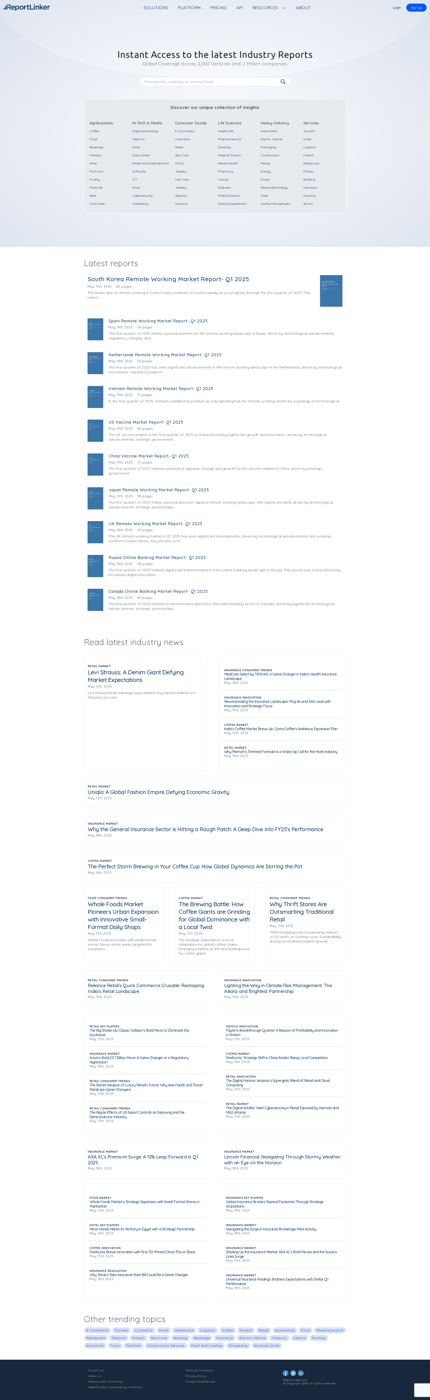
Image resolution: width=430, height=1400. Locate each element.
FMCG (179, 163)
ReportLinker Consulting (105, 1381)
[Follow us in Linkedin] (302, 1374)
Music (136, 188)
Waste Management (275, 204)
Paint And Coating (206, 1346)
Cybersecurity (142, 196)
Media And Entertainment (150, 163)
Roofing (318, 1338)
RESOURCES (265, 7)
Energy (266, 171)
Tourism (309, 131)
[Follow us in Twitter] (294, 1374)
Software (139, 171)
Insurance (310, 188)
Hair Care (182, 179)
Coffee (94, 131)
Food (93, 139)
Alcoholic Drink (266, 1346)
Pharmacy (225, 171)
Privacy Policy (196, 1376)
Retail (179, 147)
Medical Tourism (229, 155)
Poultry (95, 179)
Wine (93, 163)
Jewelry (180, 171)
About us (94, 1376)
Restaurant (311, 163)
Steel (264, 196)
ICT (134, 179)
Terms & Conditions (199, 1370)
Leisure (299, 1338)
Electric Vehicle (271, 139)
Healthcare (226, 131)
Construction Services (166, 1346)
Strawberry (238, 1346)
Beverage (96, 147)
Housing (309, 196)
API (239, 7)
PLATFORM (189, 7)
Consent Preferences (200, 1381)
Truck (115, 1346)
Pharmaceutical (229, 139)
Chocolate (97, 204)
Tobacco (279, 1338)
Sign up (416, 8)
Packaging (268, 147)
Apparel (181, 196)
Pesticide (96, 188)
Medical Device (228, 196)
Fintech (308, 155)
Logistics (309, 147)
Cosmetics (182, 139)
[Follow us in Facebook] (286, 1374)
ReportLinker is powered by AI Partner (115, 1387)
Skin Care (182, 155)
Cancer (223, 179)
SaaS (136, 147)
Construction (270, 155)
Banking (309, 179)
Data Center (141, 155)
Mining (265, 163)
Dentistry (224, 147)
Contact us (96, 1370)
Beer (93, 196)
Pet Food (96, 171)
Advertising (140, 204)
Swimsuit (181, 204)
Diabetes (224, 188)
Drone (265, 179)
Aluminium (95, 1346)
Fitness (308, 171)
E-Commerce (184, 131)
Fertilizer (95, 155)
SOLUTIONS (156, 7)
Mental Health (228, 163)
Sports (308, 204)
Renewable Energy (274, 188)
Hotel (307, 139)
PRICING (218, 7)
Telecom (138, 139)
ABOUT (303, 7)
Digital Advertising (145, 131)
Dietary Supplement (232, 204)
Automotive (269, 131)
